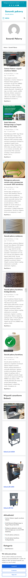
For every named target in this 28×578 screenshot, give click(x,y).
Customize (14, 570)
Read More (6, 101)
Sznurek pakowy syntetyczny (11, 232)
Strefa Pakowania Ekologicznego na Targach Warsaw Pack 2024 (12, 124)
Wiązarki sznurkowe (9, 64)
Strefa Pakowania (8, 118)
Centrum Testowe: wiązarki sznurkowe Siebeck (13, 70)
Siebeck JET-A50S (9, 487)
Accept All (14, 566)
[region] (14, 564)
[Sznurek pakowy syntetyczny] (14, 226)
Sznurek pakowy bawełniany (13, 355)
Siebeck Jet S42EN (9, 452)
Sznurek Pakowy (10, 73)
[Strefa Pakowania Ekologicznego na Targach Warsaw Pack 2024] (14, 113)
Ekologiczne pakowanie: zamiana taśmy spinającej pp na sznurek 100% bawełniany (11, 2)
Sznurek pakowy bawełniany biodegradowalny (13, 291)
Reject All (14, 574)
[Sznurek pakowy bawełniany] (14, 341)
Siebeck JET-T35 (8, 508)
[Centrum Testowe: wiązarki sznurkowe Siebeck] (14, 59)
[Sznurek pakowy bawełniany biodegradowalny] (14, 280)
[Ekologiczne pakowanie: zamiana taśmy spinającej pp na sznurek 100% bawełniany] (14, 169)
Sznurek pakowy (14, 11)
